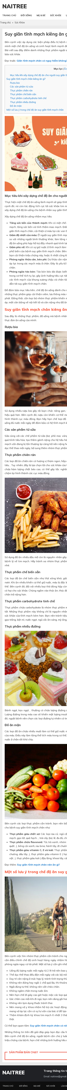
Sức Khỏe (50, 1086)
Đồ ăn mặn (16, 105)
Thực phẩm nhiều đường (23, 102)
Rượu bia (15, 82)
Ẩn (65, 68)
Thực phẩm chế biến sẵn (23, 94)
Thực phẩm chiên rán (21, 90)
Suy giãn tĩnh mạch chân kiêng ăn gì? (26, 78)
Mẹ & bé (37, 1086)
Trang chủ (8, 1086)
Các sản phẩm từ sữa (21, 86)
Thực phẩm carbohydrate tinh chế (28, 98)
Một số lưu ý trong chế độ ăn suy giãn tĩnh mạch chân (35, 109)
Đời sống (23, 1086)
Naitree (14, 6)
